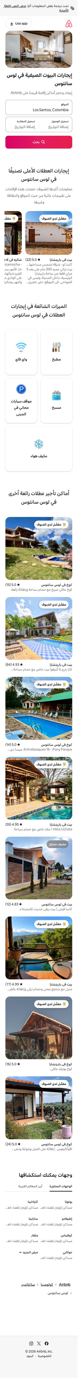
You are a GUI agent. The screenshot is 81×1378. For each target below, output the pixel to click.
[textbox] (56, 127)
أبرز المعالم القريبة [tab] (30, 1186)
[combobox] (39, 110)
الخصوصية (45, 1356)
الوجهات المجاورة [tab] (61, 1186)
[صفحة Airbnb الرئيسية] (68, 23)
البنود (30, 1356)
